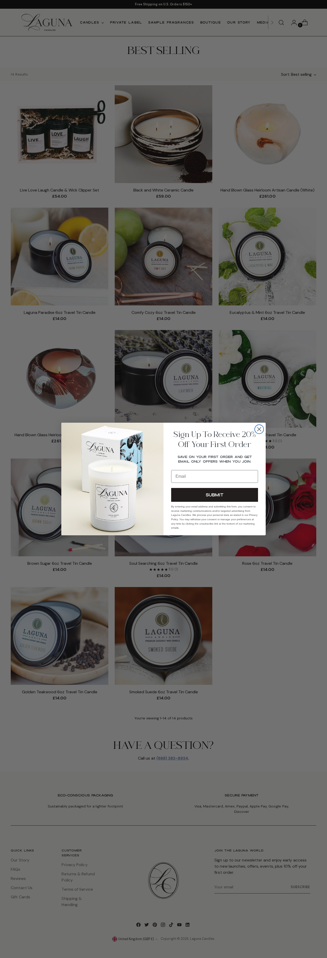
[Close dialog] (259, 429)
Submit (215, 495)
